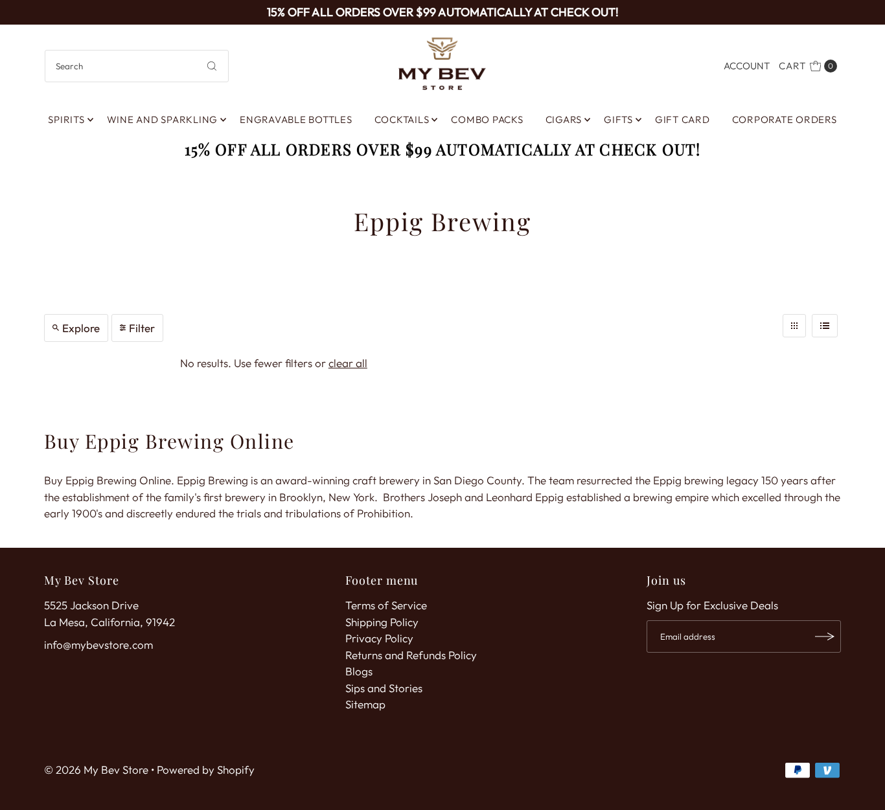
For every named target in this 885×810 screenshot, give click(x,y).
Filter (142, 328)
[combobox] (137, 66)
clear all (347, 363)
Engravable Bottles (296, 119)
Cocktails (402, 119)
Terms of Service (386, 605)
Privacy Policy (379, 638)
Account (747, 66)
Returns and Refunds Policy (411, 655)
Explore (81, 328)
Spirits (66, 119)
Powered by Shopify (206, 769)
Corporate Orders (784, 119)
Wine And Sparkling (162, 119)
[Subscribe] (825, 636)
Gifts (618, 119)
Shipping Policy (382, 622)
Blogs (359, 671)
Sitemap (365, 704)
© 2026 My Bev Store (96, 769)
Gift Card (682, 119)
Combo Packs (487, 119)
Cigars (564, 119)
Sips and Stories (383, 688)
